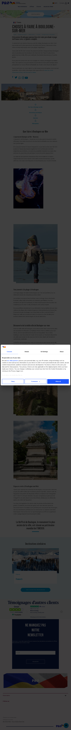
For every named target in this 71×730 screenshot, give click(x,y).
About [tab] (62, 351)
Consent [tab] (9, 351)
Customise (34, 381)
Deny (13, 381)
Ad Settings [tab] (44, 351)
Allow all (58, 381)
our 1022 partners (12, 360)
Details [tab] (27, 351)
